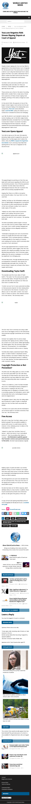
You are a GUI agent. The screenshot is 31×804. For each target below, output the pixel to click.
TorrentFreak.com (15, 509)
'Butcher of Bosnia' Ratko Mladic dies (12, 638)
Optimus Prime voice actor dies (10, 627)
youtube (13, 526)
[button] (29, 17)
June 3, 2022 (14, 584)
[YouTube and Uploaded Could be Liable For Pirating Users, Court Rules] (5, 580)
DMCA (7, 518)
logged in (11, 618)
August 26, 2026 (15, 749)
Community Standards (7, 789)
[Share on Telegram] (23, 513)
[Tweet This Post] (5, 513)
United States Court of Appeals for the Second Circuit (14, 522)
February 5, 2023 (7, 42)
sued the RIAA (9, 111)
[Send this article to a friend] (13, 513)
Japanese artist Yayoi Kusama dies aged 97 (13, 642)
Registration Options (7, 779)
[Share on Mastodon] (20, 513)
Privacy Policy (5, 782)
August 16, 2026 (15, 758)
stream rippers (21, 518)
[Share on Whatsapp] (18, 513)
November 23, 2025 (16, 604)
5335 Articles (24, 545)
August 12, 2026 (15, 768)
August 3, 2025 (15, 593)
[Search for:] (15, 21)
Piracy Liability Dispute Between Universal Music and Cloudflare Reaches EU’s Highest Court (18, 600)
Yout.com (11, 109)
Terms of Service (6, 784)
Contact (4, 777)
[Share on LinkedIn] (8, 513)
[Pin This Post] (10, 513)
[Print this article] (15, 513)
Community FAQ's (6, 788)
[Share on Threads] (28, 513)
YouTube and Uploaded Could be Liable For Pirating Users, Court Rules (18, 580)
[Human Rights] (5, 746)
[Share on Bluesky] (25, 513)
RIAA (13, 518)
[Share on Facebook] (3, 513)
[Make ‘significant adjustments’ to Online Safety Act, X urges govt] (5, 591)
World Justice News (20, 42)
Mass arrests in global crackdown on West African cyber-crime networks (14, 696)
